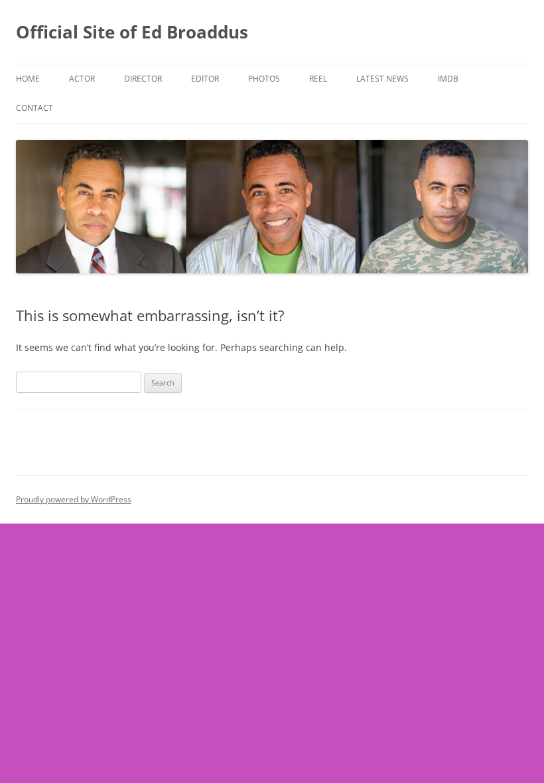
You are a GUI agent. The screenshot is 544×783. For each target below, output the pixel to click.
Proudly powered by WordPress (73, 499)
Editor (205, 78)
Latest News (382, 78)
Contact (34, 107)
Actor (82, 78)
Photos (264, 78)
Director (143, 78)
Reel (318, 78)
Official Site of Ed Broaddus (132, 32)
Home (28, 78)
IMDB (448, 78)
